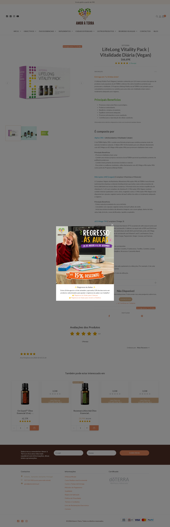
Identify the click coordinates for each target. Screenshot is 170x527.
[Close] (112, 224)
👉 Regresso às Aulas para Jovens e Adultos (85, 298)
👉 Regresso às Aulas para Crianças (85, 295)
